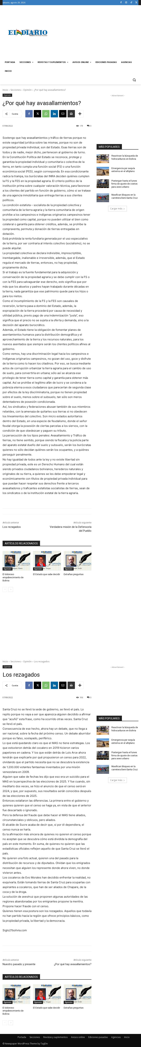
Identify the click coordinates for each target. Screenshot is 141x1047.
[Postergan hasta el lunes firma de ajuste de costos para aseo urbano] (103, 183)
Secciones (15, 89)
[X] (136, 3)
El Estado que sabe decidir (46, 574)
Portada (22, 1037)
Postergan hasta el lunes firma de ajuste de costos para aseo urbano (124, 184)
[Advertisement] (95, 32)
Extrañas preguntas (74, 574)
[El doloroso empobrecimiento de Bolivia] (16, 561)
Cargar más (116, 208)
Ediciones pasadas (98, 1037)
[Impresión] (71, 113)
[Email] (62, 113)
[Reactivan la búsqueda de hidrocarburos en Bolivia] (103, 158)
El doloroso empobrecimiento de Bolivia (13, 577)
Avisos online (78, 1037)
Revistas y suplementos (55, 1037)
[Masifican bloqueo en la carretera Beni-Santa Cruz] (103, 197)
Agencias (116, 1037)
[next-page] (10, 589)
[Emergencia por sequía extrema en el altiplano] (103, 171)
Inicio (5, 89)
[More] (80, 113)
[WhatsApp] (46, 113)
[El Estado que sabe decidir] (47, 561)
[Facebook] (121, 3)
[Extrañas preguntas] (77, 561)
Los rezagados (12, 527)
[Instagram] (126, 3)
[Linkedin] (54, 113)
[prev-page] (5, 589)
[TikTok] (131, 3)
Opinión (27, 89)
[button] (134, 80)
